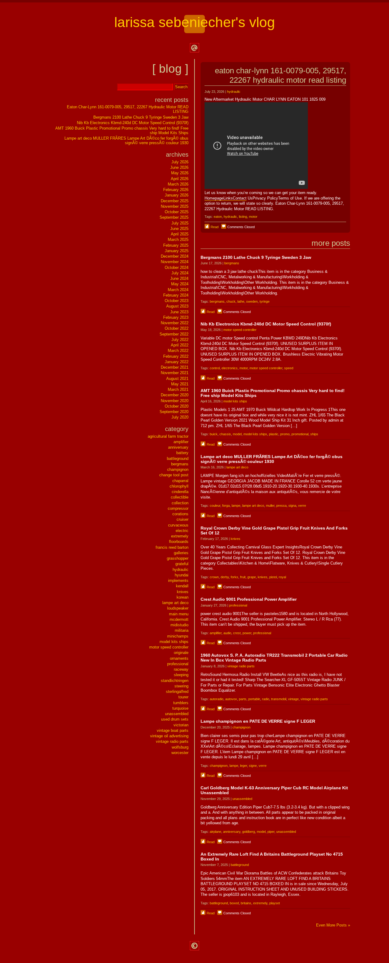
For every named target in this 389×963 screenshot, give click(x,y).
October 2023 (176, 300)
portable (254, 699)
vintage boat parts (172, 730)
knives (235, 539)
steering (181, 686)
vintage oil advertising (169, 736)
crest (237, 633)
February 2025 (175, 245)
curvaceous (178, 525)
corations (180, 514)
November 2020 (174, 400)
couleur (215, 505)
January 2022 (176, 362)
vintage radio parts (241, 666)
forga (226, 505)
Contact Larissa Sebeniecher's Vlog (194, 48)
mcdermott (179, 619)
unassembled (242, 799)
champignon (241, 727)
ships (314, 434)
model (237, 434)
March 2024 (178, 289)
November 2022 (174, 323)
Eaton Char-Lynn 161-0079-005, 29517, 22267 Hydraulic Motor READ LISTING (280, 75)
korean (182, 597)
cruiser (182, 519)
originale (181, 652)
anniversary (231, 831)
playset (274, 903)
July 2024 (179, 273)
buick (214, 434)
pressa (281, 505)
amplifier (216, 633)
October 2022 (176, 328)
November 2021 (174, 372)
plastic (273, 434)
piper (270, 831)
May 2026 (179, 173)
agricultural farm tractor (168, 436)
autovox (231, 699)
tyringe (265, 301)
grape (251, 577)
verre (302, 505)
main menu (178, 614)
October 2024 (176, 267)
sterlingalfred (177, 691)
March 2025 (178, 239)
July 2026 (179, 162)
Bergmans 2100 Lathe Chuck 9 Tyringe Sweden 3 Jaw (256, 257)
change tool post (173, 475)
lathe (240, 301)
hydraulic (233, 91)
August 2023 (177, 306)
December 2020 (174, 395)
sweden (252, 301)
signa (292, 505)
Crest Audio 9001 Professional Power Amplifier (249, 599)
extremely (260, 903)
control (215, 368)
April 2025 (179, 234)
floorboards (178, 541)
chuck (231, 301)
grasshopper (177, 558)
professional (238, 605)
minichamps (177, 636)
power (247, 633)
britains (246, 903)
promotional (299, 434)
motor (253, 216)
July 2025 (179, 223)
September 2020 (174, 411)
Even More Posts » (333, 925)
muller (270, 505)
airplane (215, 831)
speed (288, 368)
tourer (183, 697)
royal (282, 577)
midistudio (179, 625)
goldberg (248, 831)
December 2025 (174, 201)
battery (182, 452)
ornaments (179, 658)
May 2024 (179, 284)
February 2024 (175, 295)
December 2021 (174, 367)
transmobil (278, 699)
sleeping (181, 675)
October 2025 (176, 212)
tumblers (180, 703)
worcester (179, 752)
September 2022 (174, 334)
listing (243, 216)
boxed (234, 903)
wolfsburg (180, 747)
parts (242, 699)
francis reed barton (172, 547)
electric (182, 530)
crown (214, 577)
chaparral (180, 480)
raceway (181, 669)
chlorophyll (179, 486)
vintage (293, 699)
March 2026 (178, 184)
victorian (181, 725)
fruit (243, 577)
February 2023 (175, 317)
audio (227, 633)
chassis (225, 434)
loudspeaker (177, 608)
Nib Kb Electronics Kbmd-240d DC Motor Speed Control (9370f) (266, 324)
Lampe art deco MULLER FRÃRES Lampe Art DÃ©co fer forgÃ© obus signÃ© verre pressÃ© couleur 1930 (272, 459)
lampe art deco (237, 467)
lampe (236, 505)
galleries (181, 553)
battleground (240, 865)
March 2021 (178, 389)
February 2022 (175, 356)
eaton (218, 216)
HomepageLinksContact (225, 198)
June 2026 (179, 167)
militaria (181, 630)
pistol (273, 577)
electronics (230, 368)
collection (180, 503)
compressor (178, 508)
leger (243, 765)
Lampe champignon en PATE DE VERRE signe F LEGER (258, 721)
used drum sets (174, 719)
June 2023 (179, 312)
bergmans (231, 263)
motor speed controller (239, 330)
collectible (179, 497)
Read (215, 227)
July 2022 (179, 339)
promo (285, 434)
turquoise (180, 708)
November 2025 (174, 206)
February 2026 (175, 189)
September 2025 (174, 217)
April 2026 (179, 178)
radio (265, 699)
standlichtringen (174, 680)
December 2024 (174, 256)
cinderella (180, 491)
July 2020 (179, 417)
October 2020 (176, 406)
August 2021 (177, 378)
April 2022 (179, 345)
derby (225, 577)
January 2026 (176, 195)
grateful (181, 563)
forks (234, 577)
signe (253, 765)
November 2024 (174, 261)
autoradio (216, 699)
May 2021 (179, 384)
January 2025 (176, 251)
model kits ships (235, 401)
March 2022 (178, 350)
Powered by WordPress (194, 945)
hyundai (181, 575)
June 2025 (179, 228)
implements (178, 580)
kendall (182, 586)
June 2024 (179, 278)
